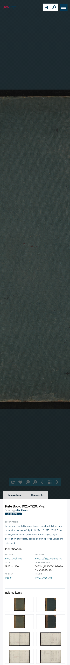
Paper (8, 577)
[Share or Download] (13, 482)
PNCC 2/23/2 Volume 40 (48, 558)
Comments (37, 495)
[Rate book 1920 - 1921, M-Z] (50, 621)
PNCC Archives (13, 558)
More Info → (13, 514)
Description (14, 495)
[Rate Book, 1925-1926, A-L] (50, 604)
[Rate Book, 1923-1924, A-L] (19, 621)
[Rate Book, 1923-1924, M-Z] (19, 604)
